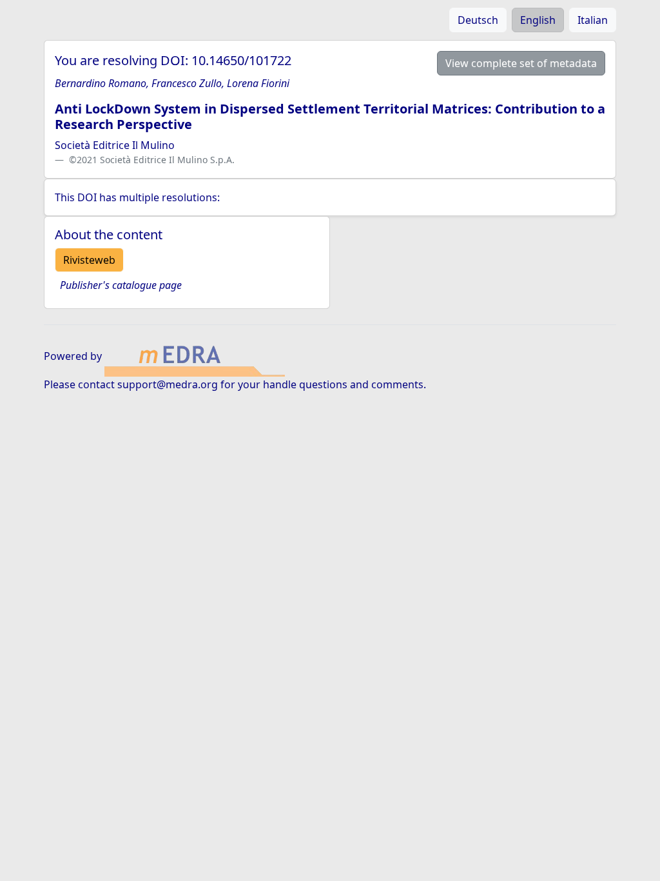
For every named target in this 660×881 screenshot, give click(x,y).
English (538, 20)
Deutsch (478, 20)
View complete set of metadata (521, 63)
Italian (593, 20)
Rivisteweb (89, 260)
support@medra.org (167, 384)
